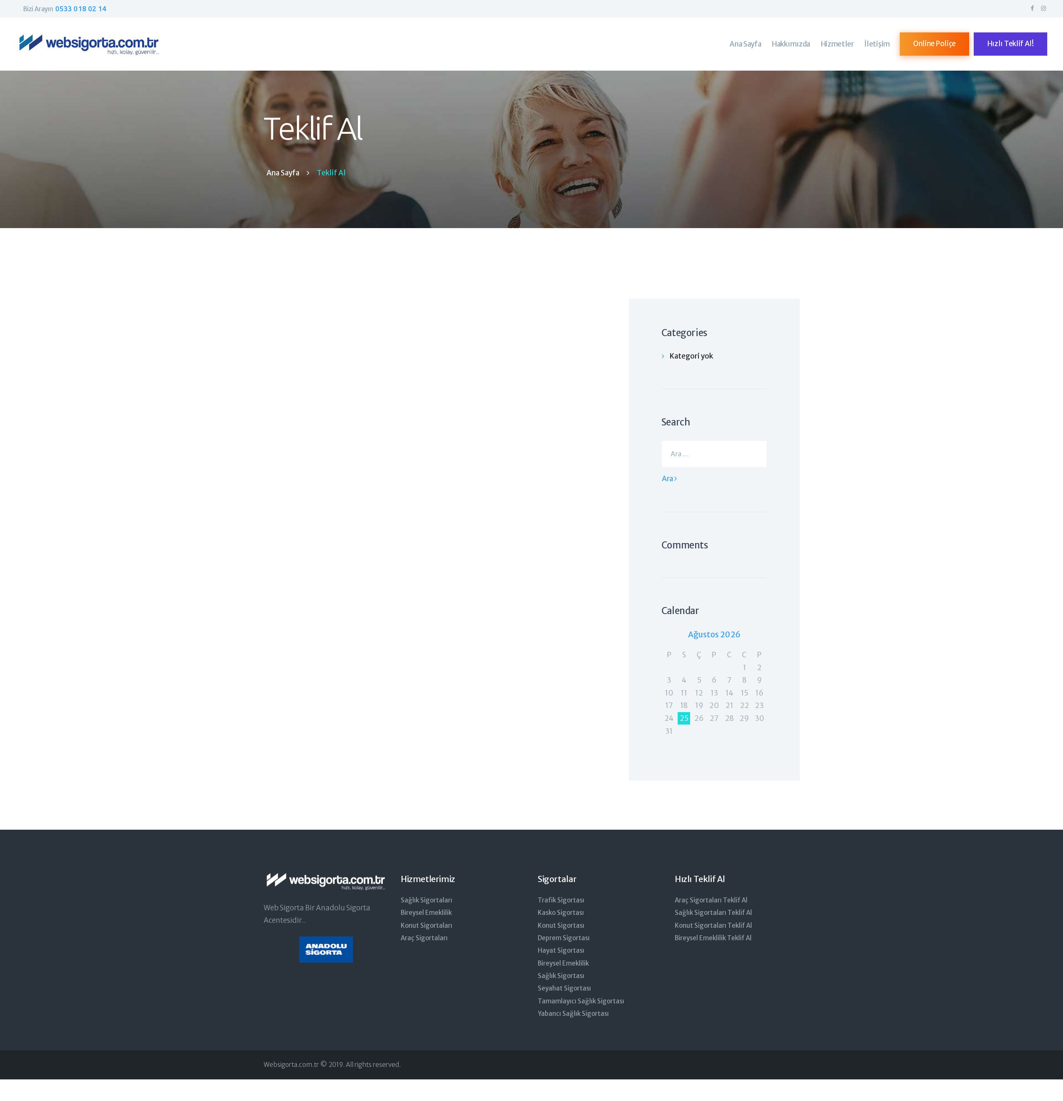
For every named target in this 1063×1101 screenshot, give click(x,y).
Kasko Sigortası (561, 913)
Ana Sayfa (283, 173)
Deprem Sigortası (564, 938)
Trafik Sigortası (561, 900)
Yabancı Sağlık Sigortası (573, 1013)
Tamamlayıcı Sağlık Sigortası (581, 1001)
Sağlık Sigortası (561, 976)
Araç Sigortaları (424, 938)
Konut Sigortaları (426, 925)
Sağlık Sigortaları (426, 900)
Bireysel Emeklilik (426, 913)
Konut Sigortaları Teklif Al (713, 925)
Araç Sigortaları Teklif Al (711, 900)
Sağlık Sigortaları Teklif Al (713, 913)
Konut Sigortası (561, 925)
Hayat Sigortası (561, 950)
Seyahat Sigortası (564, 988)
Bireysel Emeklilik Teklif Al (713, 938)
